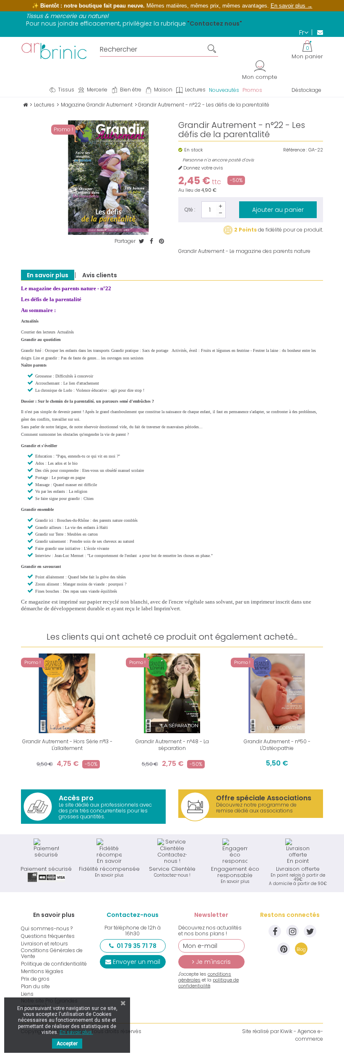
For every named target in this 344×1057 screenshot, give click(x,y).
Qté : (190, 209)
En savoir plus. (76, 1032)
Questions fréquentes (48, 936)
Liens (27, 994)
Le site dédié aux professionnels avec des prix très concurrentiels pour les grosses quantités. (105, 806)
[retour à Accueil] (25, 105)
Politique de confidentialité (54, 964)
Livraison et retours (44, 944)
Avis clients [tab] (99, 275)
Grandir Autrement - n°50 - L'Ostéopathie (277, 745)
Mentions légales (42, 971)
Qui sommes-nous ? (47, 929)
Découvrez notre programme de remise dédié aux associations (263, 803)
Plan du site (35, 986)
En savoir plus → (292, 6)
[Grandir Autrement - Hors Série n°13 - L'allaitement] (67, 693)
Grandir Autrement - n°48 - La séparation (172, 745)
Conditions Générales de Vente (52, 953)
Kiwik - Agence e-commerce (301, 1035)
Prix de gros (35, 979)
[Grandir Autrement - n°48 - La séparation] (172, 693)
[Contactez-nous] (317, 32)
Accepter (67, 1044)
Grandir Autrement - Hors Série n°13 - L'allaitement (67, 745)
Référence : (295, 150)
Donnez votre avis (202, 168)
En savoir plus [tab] (47, 275)
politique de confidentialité (208, 982)
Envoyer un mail (136, 962)
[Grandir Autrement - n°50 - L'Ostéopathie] (277, 693)
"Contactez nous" (214, 23)
